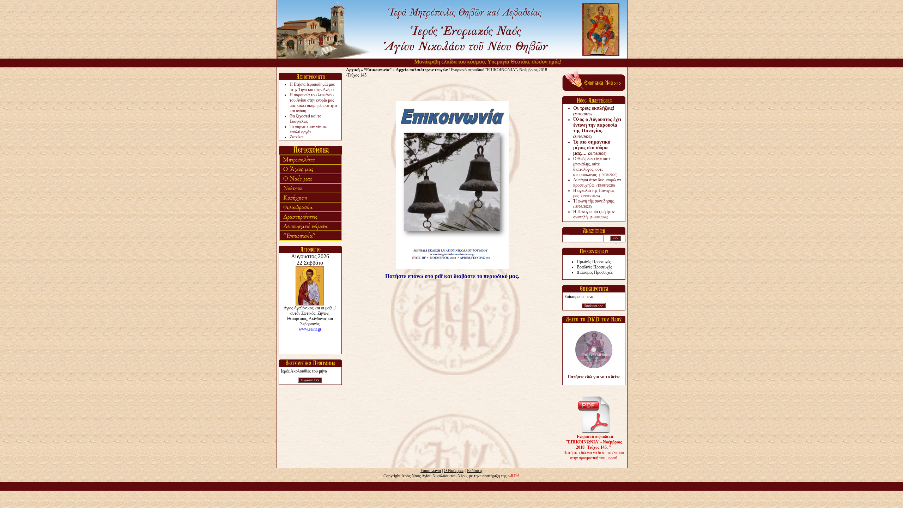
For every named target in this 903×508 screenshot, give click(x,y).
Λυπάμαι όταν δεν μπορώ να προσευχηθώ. (597, 182)
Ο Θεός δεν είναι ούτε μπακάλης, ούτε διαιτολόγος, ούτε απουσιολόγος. (595, 166)
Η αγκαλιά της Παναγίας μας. (593, 193)
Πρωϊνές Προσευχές (594, 261)
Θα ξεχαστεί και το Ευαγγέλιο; (305, 119)
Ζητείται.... (299, 137)
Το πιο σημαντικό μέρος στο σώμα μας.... (591, 147)
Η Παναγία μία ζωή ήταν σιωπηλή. (593, 214)
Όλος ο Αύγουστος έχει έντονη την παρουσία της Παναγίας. (597, 128)
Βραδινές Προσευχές (594, 267)
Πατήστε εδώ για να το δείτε (594, 376)
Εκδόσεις (475, 470)
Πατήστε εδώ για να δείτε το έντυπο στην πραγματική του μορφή (593, 447)
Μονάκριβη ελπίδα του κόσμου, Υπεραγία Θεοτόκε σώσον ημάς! (477, 62)
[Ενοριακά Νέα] (593, 89)
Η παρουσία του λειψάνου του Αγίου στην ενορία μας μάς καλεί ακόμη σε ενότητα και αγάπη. (313, 102)
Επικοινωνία (430, 470)
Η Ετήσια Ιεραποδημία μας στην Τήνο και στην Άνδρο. (312, 87)
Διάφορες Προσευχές (595, 272)
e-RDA (514, 475)
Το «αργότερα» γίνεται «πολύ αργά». (308, 129)
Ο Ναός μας (454, 470)
